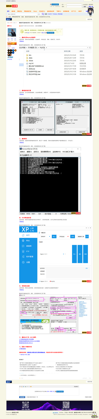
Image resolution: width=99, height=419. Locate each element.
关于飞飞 (73, 11)
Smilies (31, 386)
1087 (12, 38)
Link (25, 386)
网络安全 (19, 11)
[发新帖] (9, 19)
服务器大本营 (6, 17)
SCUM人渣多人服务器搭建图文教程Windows (31, 368)
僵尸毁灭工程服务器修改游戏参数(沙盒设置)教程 (68, 363)
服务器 (13, 11)
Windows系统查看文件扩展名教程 (64, 366)
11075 (13, 48)
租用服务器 (66, 11)
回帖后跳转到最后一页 (32, 397)
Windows (55, 14)
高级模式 (76, 386)
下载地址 (21, 41)
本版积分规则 (88, 397)
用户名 (63, 4)
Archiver (61, 412)
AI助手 (80, 11)
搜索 (39, 14)
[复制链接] (48, 22)
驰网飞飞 (9, 25)
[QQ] (55, 412)
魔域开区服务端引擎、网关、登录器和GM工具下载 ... (38, 16)
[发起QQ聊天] (10, 57)
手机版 (66, 412)
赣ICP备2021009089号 (86, 412)
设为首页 (8, 1)
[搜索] (42, 14)
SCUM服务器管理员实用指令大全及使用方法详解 (32, 370)
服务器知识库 (50, 11)
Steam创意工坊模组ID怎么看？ (63, 368)
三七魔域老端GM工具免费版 (26, 339)
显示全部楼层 (39, 25)
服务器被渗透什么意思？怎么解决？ (28, 364)
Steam (35, 11)
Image (23, 386)
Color (22, 386)
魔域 (23, 16)
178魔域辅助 (22, 348)
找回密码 (91, 4)
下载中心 (58, 11)
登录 (28, 32)
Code (29, 386)
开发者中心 (42, 11)
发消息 (10, 59)
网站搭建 (60, 14)
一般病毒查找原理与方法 (62, 364)
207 (15, 38)
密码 (63, 6)
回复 (22, 378)
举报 (90, 378)
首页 (8, 11)
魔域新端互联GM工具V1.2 (26, 343)
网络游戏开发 (27, 11)
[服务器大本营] (12, 8)
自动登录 (85, 4)
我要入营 (91, 6)
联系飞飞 (14, 414)
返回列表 (90, 19)
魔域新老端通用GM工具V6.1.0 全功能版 (29, 341)
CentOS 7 (50, 14)
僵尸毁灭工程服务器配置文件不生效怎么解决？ (31, 363)
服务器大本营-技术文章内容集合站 (36, 352)
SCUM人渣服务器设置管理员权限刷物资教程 (67, 370)
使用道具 (85, 378)
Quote (27, 386)
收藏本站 (13, 1)
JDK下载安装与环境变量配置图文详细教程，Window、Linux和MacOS (37, 366)
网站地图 (71, 412)
